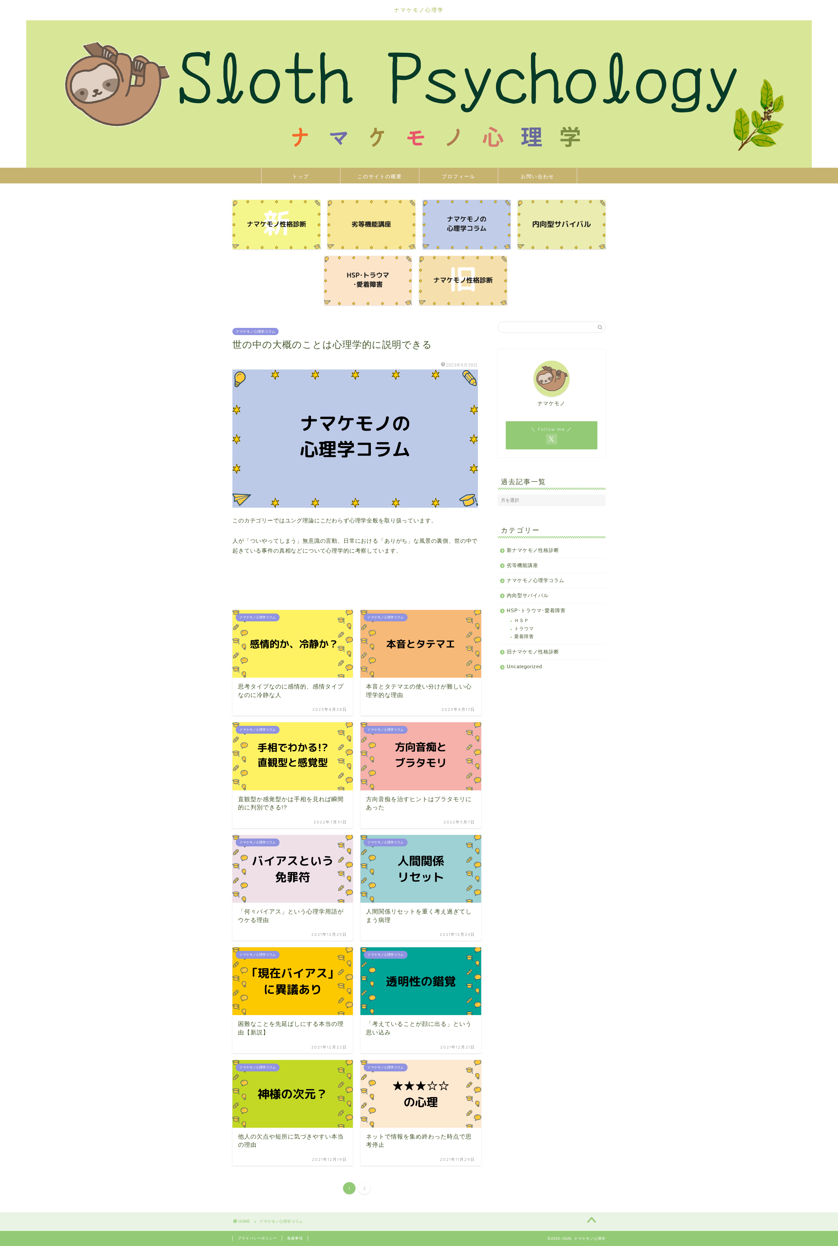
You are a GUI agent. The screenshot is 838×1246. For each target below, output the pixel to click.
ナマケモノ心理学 (419, 10)
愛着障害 (524, 636)
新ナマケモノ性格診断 (533, 550)
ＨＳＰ (521, 620)
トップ (300, 176)
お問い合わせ (537, 176)
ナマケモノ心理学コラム (255, 331)
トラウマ (524, 628)
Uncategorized (524, 666)
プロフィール (458, 176)
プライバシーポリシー (257, 1238)
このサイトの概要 (379, 176)
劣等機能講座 (522, 565)
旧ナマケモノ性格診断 (533, 651)
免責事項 (295, 1238)
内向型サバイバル (528, 595)
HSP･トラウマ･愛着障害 (536, 610)
